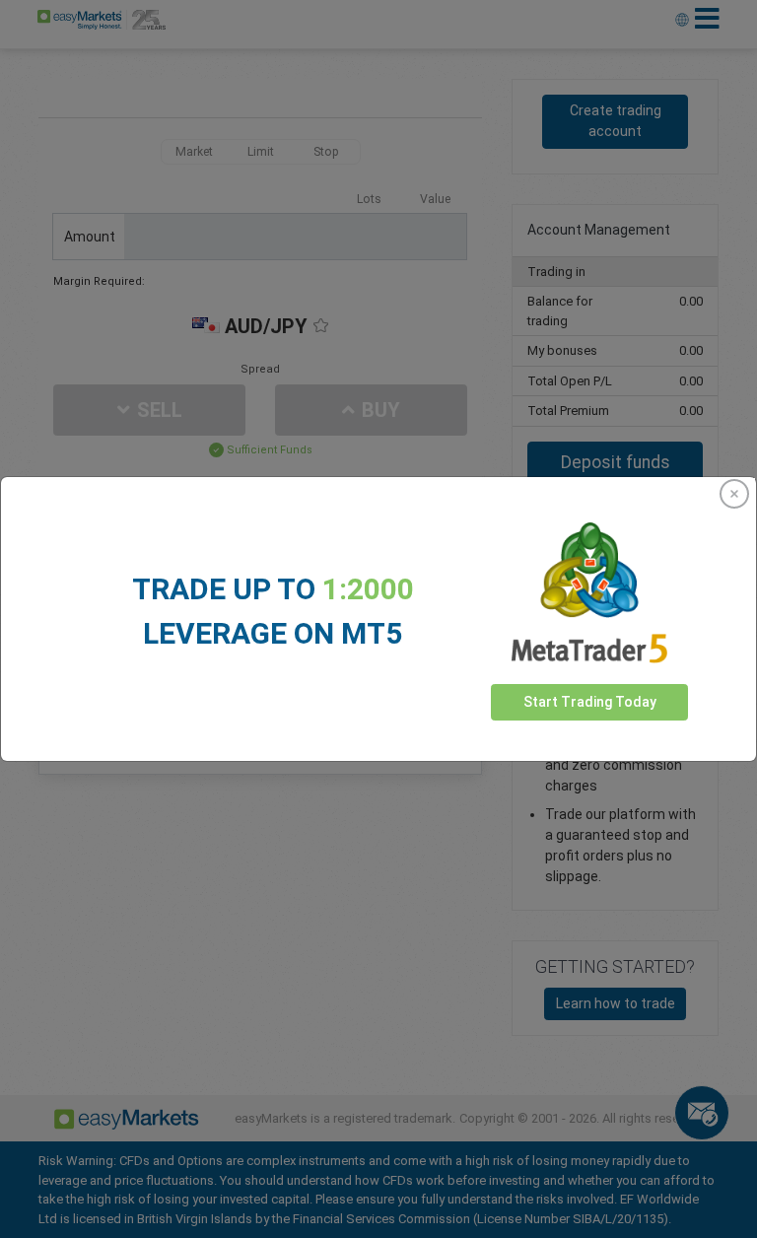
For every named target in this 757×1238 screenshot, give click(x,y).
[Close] (734, 494)
